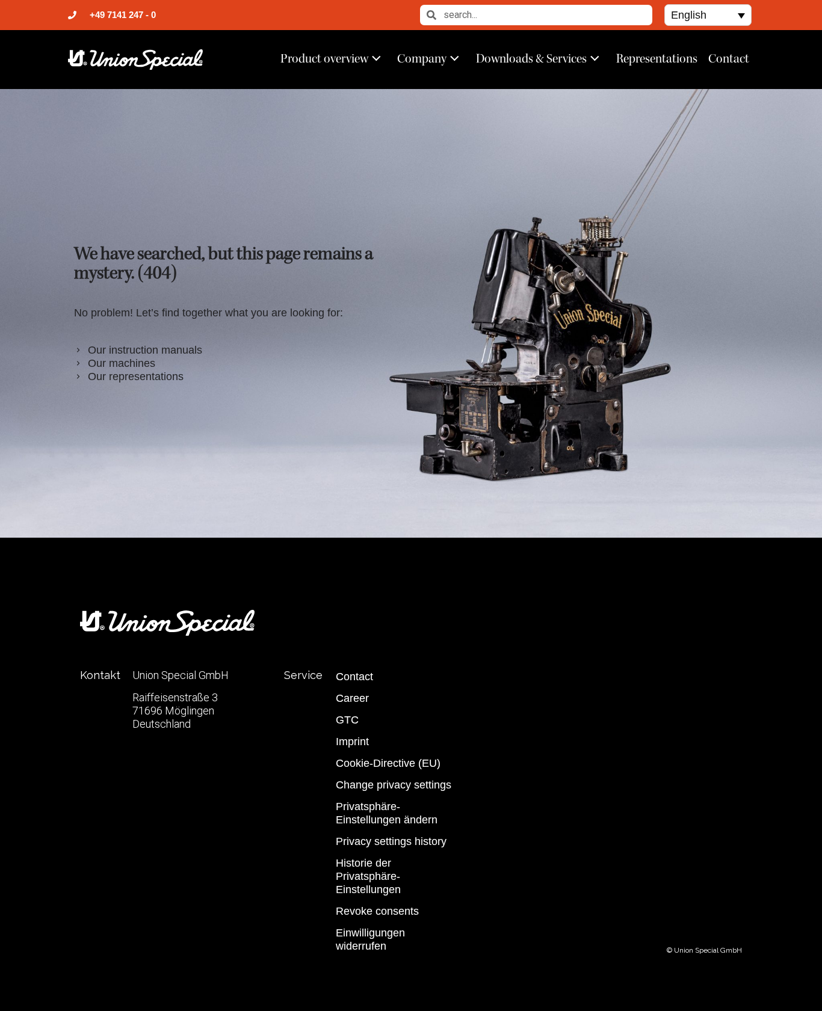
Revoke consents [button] (377, 911)
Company (422, 58)
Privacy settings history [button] (391, 841)
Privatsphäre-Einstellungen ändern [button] (386, 813)
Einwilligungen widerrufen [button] (370, 939)
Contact (728, 58)
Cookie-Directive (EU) (388, 763)
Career (352, 698)
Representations (656, 58)
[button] (708, 14)
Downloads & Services (531, 58)
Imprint (352, 742)
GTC (347, 720)
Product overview (324, 58)
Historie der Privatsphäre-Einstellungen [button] (368, 876)
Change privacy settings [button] (393, 785)
